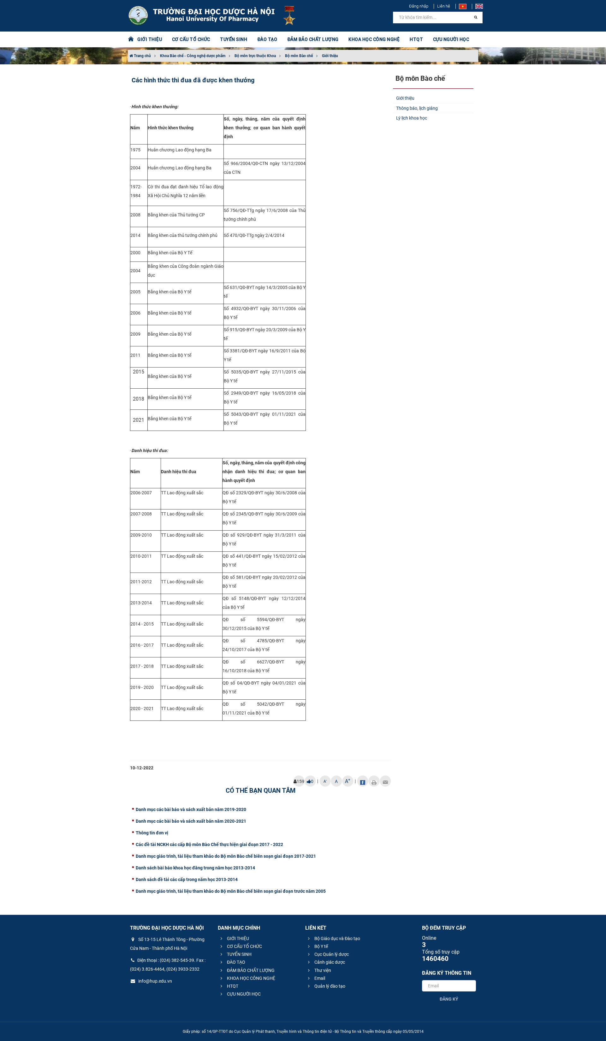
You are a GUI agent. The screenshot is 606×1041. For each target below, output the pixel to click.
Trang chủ (142, 56)
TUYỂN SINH (233, 39)
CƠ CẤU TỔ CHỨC (244, 946)
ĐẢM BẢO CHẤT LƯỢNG (250, 970)
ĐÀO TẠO (235, 962)
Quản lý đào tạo (329, 986)
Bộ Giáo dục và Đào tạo (336, 938)
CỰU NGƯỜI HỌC (243, 994)
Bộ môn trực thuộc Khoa (255, 56)
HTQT (232, 986)
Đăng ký (449, 999)
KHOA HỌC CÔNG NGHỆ (250, 978)
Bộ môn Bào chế (299, 56)
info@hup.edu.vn (154, 981)
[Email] (385, 781)
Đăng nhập (418, 6)
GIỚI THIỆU (237, 938)
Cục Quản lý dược (331, 954)
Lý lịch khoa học (411, 118)
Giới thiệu (330, 56)
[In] (374, 781)
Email (319, 978)
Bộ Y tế (320, 946)
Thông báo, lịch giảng (417, 108)
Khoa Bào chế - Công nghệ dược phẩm (192, 56)
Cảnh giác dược (329, 962)
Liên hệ (443, 6)
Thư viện (322, 970)
